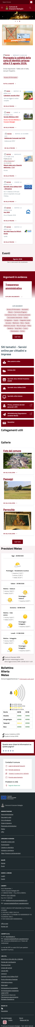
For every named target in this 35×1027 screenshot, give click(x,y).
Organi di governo (6, 823)
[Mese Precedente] (3, 259)
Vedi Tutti (18, 337)
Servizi (21, 1018)
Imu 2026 (7, 212)
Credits (10, 1020)
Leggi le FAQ (5, 993)
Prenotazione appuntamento (9, 997)
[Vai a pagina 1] (15, 21)
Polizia (29, 325)
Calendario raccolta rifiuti (11, 95)
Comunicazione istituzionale (14, 317)
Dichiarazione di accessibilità (9, 988)
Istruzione (8, 323)
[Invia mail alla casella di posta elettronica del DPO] (10, 936)
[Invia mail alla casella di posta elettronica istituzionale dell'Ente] (16, 900)
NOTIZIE (7, 55)
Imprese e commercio (7, 850)
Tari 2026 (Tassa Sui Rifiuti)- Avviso (12, 232)
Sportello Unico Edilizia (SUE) (9, 976)
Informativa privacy (7, 982)
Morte (22, 323)
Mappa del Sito (24, 1020)
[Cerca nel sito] (29, 8)
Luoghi (3, 876)
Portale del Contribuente (8, 962)
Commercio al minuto (10, 314)
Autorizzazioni (5, 845)
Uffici (2, 832)
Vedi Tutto (17, 542)
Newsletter (4, 1011)
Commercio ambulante (24, 314)
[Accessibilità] (4, 1022)
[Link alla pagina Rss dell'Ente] (2, 1008)
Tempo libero (18, 328)
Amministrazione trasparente (9, 991)
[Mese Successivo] (31, 259)
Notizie (3, 863)
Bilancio (10, 312)
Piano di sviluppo (21, 325)
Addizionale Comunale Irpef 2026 (14, 138)
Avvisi (3, 866)
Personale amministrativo (8, 826)
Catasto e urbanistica (7, 847)
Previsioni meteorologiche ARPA (14, 659)
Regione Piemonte (7, 2)
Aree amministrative (7, 814)
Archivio (22, 331)
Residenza (10, 328)
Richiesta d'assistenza (7, 999)
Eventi (3, 879)
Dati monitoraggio (6, 1018)
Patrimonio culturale (9, 325)
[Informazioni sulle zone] (26, 679)
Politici (3, 829)
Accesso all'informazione (13, 309)
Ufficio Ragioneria (9, 161)
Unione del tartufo (6, 968)
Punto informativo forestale (9, 979)
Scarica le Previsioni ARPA (12, 657)
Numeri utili (4, 926)
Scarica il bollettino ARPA (12, 734)
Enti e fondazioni (6, 820)
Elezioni (26, 317)
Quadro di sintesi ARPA (11, 736)
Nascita (27, 323)
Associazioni (25, 309)
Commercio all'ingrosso (20, 312)
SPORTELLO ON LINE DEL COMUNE (12, 959)
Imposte (16, 320)
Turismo (25, 328)
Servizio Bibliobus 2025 (11, 117)
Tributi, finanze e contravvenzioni (11, 853)
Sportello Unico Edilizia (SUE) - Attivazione (13, 187)
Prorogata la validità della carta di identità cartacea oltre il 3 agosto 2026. (17, 60)
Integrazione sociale (25, 320)
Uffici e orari (4, 923)
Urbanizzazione (15, 331)
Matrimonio (16, 323)
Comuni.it (4, 974)
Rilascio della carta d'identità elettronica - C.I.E (13, 166)
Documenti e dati (6, 817)
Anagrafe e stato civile (7, 842)
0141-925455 (11, 895)
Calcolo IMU (4, 971)
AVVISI (8, 91)
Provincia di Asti (5, 965)
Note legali (4, 985)
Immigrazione (8, 320)
